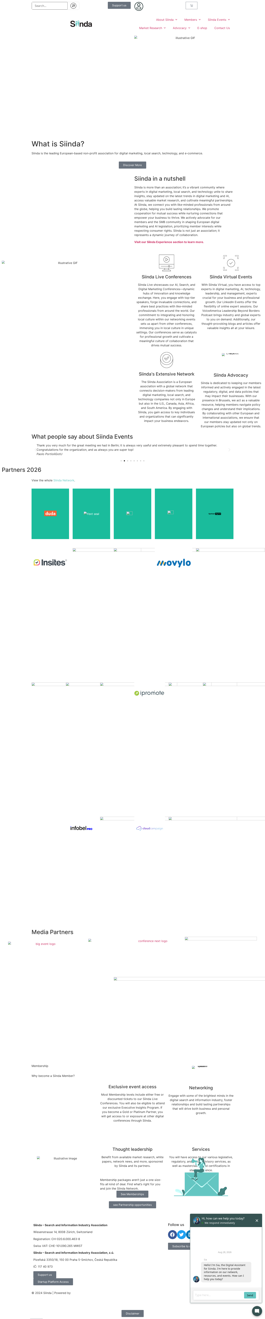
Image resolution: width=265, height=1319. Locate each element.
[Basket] (191, 5)
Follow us (176, 1225)
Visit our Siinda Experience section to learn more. (169, 242)
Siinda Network (63, 480)
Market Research (150, 28)
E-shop (202, 28)
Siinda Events (217, 19)
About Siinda (165, 19)
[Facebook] (172, 1234)
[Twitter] (181, 1234)
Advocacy (180, 28)
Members (190, 19)
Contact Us (222, 28)
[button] (35, 449)
